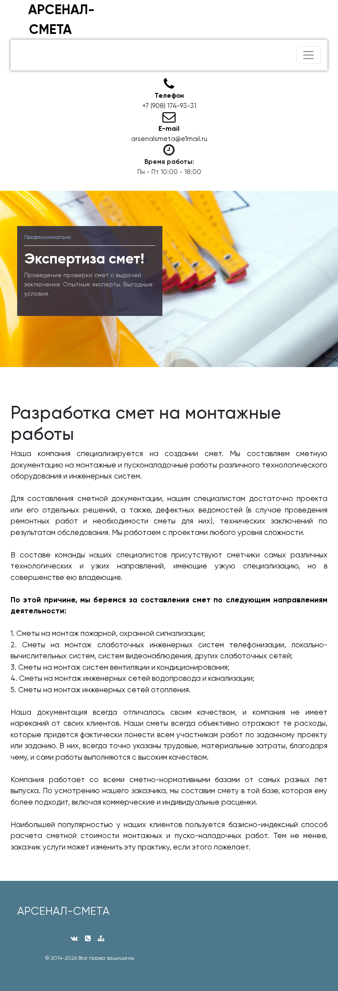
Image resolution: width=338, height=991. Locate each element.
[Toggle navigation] (308, 55)
